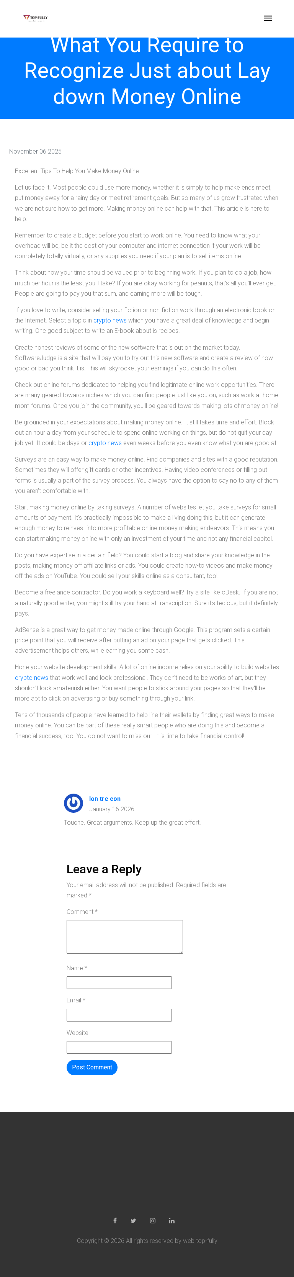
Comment (82, 911)
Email (76, 1000)
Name (77, 968)
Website (77, 1032)
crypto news (110, 320)
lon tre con (105, 798)
